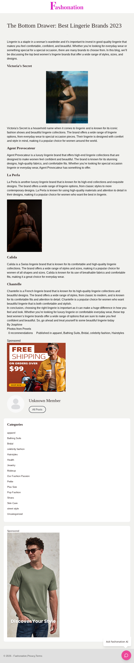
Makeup (11, 470)
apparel (57, 333)
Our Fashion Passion (18, 476)
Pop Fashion (14, 492)
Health (10, 459)
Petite (10, 481)
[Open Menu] (5, 6)
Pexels (27, 328)
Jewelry (11, 465)
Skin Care (12, 503)
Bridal (85, 333)
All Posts (37, 409)
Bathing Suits (71, 333)
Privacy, (31, 655)
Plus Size (12, 486)
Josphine (16, 324)
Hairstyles (118, 333)
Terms (39, 655)
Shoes (10, 497)
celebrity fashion (100, 333)
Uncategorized (15, 514)
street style (13, 508)
